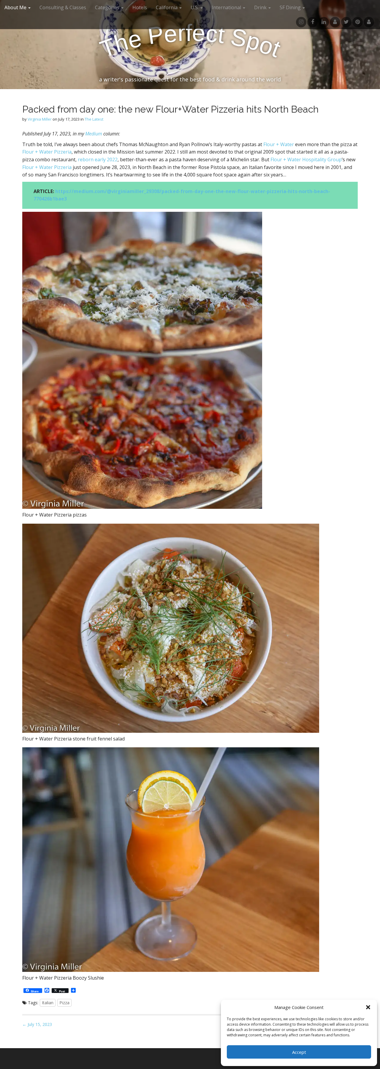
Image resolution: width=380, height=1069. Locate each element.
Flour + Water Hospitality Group (306, 159)
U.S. (195, 7)
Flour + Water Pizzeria (47, 152)
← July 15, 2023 (37, 1024)
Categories (108, 7)
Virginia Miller (40, 119)
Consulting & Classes (62, 7)
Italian (47, 1002)
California (167, 7)
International (227, 7)
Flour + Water (278, 144)
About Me (16, 7)
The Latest (94, 119)
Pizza (64, 1002)
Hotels (139, 7)
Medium (93, 133)
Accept (299, 1052)
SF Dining (291, 7)
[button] (368, 1007)
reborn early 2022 (98, 159)
